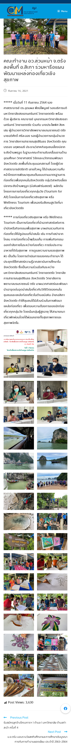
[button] (65, 708)
